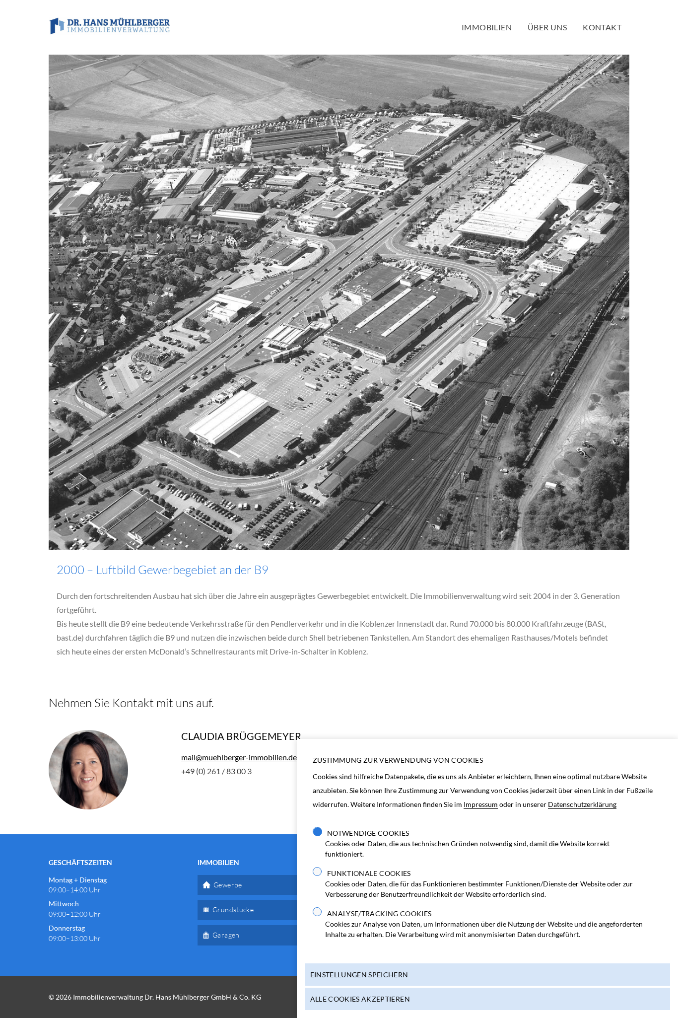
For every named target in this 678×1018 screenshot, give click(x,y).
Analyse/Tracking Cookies (379, 913)
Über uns (547, 27)
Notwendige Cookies (368, 833)
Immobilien (487, 27)
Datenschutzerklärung (582, 804)
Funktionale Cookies (369, 873)
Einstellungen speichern (359, 974)
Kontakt (602, 27)
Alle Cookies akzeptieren (360, 999)
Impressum (481, 804)
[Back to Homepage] (109, 27)
